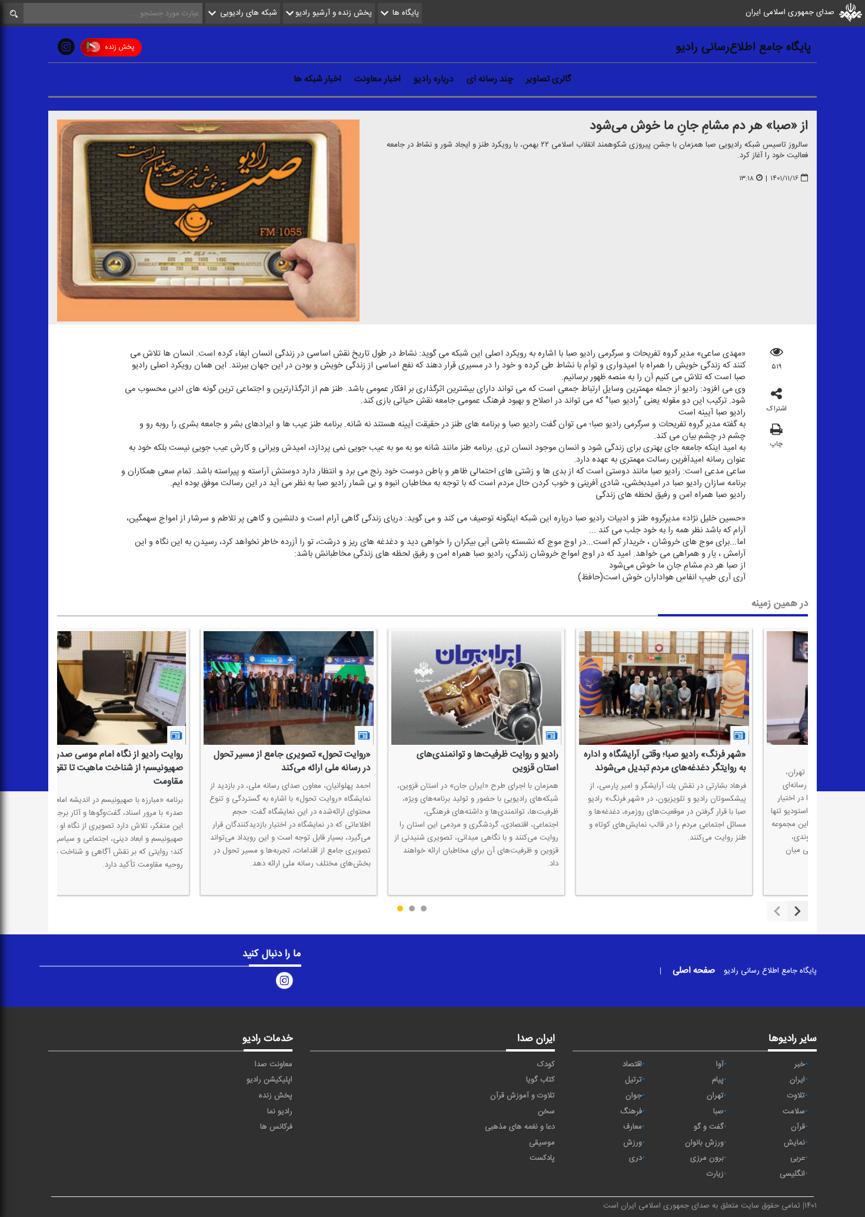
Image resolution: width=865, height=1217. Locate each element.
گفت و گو (709, 1126)
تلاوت (796, 1095)
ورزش (632, 1142)
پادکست (542, 1158)
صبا (718, 1111)
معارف (632, 1126)
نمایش (794, 1142)
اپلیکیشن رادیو (269, 1079)
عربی (797, 1158)
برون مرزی (707, 1158)
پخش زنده (119, 47)
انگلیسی (792, 1174)
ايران (797, 1079)
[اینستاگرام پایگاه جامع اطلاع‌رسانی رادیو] (284, 982)
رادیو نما (279, 1111)
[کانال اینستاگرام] (66, 49)
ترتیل (633, 1079)
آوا (720, 1064)
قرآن (798, 1126)
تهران (715, 1095)
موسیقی (542, 1142)
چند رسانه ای (490, 79)
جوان (634, 1095)
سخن (546, 1111)
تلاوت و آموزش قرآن (522, 1095)
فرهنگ (631, 1111)
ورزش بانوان (704, 1142)
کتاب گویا (540, 1079)
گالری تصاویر (548, 79)
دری (635, 1158)
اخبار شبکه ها (317, 79)
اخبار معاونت (377, 79)
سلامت (794, 1111)
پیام (718, 1079)
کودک (546, 1064)
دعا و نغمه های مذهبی (520, 1126)
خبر (799, 1064)
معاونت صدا (273, 1064)
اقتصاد (632, 1064)
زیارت (715, 1174)
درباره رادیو (434, 79)
